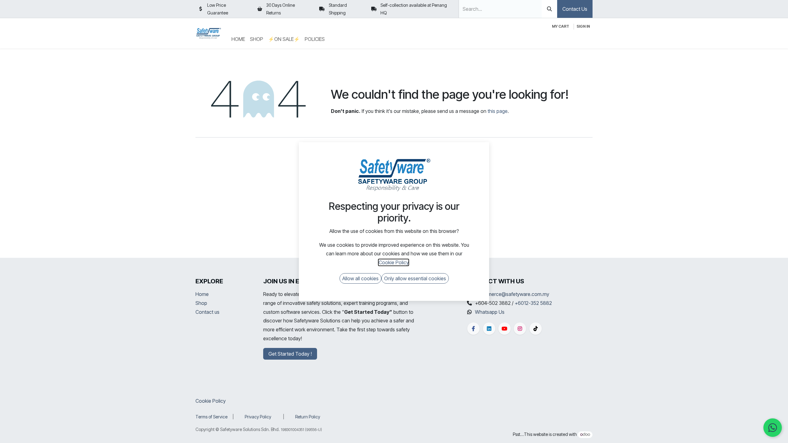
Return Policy (307, 416)
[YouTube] (504, 328)
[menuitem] (238, 39)
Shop (201, 303)
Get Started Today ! (290, 354)
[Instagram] (520, 328)
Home (202, 294)
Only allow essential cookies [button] (415, 278)
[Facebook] (473, 328)
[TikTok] (535, 328)
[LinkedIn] (489, 328)
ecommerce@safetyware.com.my (512, 294)
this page (498, 111)
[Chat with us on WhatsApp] (772, 427)
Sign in (583, 26)
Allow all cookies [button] (360, 278)
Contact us (207, 312)
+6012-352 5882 (533, 303)
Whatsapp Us (490, 312)
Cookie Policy (210, 401)
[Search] (549, 9)
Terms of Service (211, 416)
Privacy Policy (258, 416)
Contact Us (574, 9)
